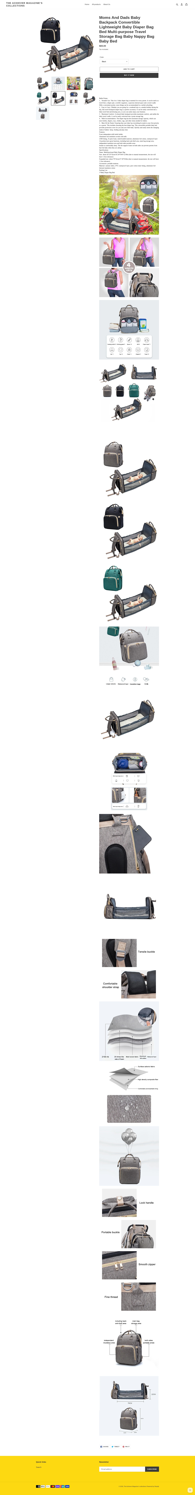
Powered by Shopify (153, 1486)
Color (102, 57)
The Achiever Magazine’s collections (24, 4)
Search (38, 1467)
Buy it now (129, 75)
